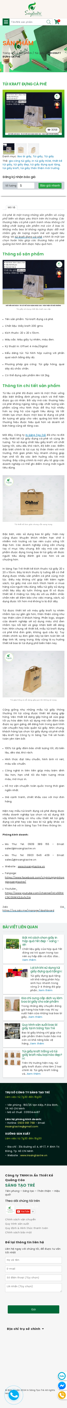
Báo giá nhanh (50, 185)
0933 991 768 (26, 1123)
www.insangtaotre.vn (33, 1155)
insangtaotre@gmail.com (21, 1126)
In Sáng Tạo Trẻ (36, 435)
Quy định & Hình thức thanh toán (26, 1228)
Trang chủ (9, 53)
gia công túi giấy (20, 161)
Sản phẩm (25, 53)
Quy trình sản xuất (17, 1224)
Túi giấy (39, 53)
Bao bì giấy (24, 156)
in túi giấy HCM (41, 161)
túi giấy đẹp (21, 164)
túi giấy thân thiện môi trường (39, 168)
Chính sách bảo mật (18, 1232)
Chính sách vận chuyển (20, 1219)
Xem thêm (29, 960)
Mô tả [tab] (11, 207)
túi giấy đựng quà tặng (45, 164)
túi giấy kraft (11, 168)
